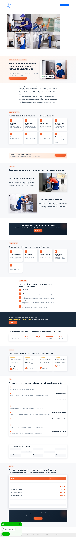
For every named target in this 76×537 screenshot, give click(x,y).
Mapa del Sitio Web (57, 534)
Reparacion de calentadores (58, 455)
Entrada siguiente (66, 530)
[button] (51, 5)
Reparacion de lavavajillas (26, 451)
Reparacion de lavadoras (15, 448)
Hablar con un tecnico (60, 155)
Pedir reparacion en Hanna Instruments (17, 78)
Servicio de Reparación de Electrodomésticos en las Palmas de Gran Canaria (37, 534)
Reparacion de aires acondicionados (36, 455)
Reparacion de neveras (37, 448)
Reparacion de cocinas (15, 454)
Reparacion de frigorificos (60, 448)
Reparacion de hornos (49, 451)
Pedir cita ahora (38, 518)
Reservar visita (38, 230)
